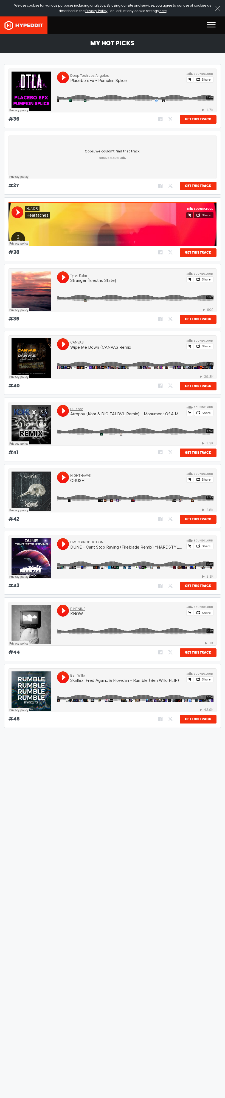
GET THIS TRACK (198, 119)
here (163, 11)
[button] (211, 25)
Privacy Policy (96, 11)
